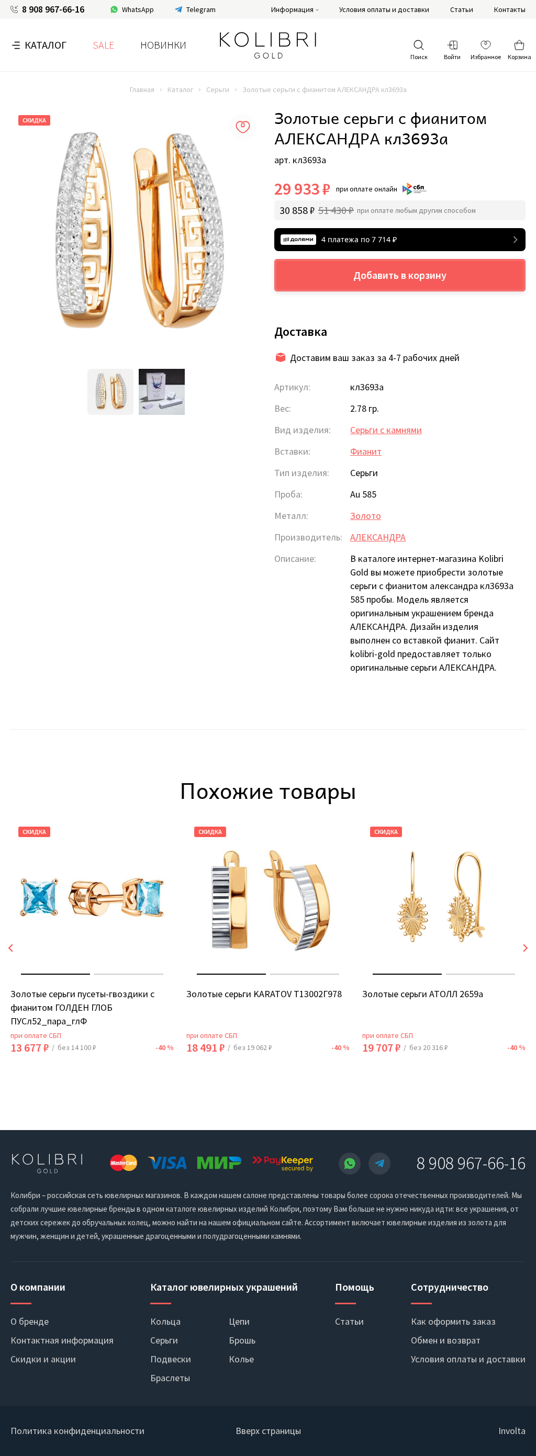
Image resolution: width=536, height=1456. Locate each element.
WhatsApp (138, 9)
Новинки (163, 44)
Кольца (165, 1321)
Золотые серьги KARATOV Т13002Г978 (264, 994)
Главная (142, 89)
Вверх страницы (268, 1431)
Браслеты (170, 1378)
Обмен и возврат (446, 1340)
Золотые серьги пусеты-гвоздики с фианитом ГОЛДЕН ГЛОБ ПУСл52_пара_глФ (82, 1007)
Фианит (366, 451)
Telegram (201, 9)
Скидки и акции (43, 1359)
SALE (103, 44)
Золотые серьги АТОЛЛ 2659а (422, 994)
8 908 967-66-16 (53, 9)
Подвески (170, 1359)
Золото (365, 516)
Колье (241, 1359)
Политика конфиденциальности (77, 1431)
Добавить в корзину (399, 274)
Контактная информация (62, 1340)
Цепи (239, 1321)
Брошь (242, 1340)
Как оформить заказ (453, 1321)
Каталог (45, 44)
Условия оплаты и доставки (384, 9)
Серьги (217, 89)
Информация (292, 9)
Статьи (461, 9)
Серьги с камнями (386, 430)
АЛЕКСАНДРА (378, 537)
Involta (512, 1431)
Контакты (510, 9)
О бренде (29, 1321)
